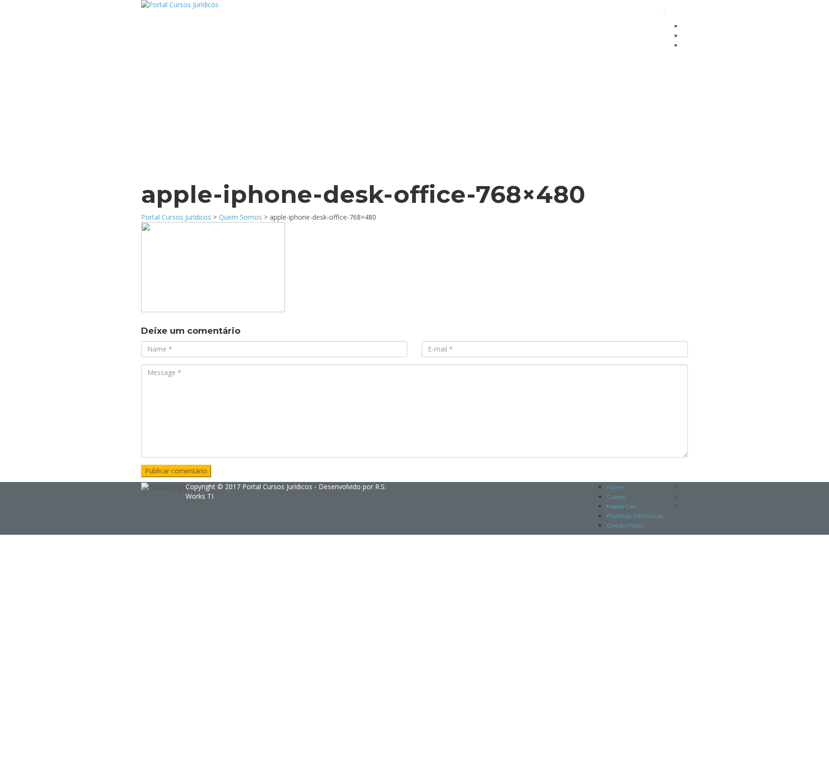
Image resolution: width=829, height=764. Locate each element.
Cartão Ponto (625, 525)
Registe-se (58, 749)
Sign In (86, 749)
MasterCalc (621, 506)
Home (614, 487)
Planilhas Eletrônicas (634, 515)
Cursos (615, 496)
